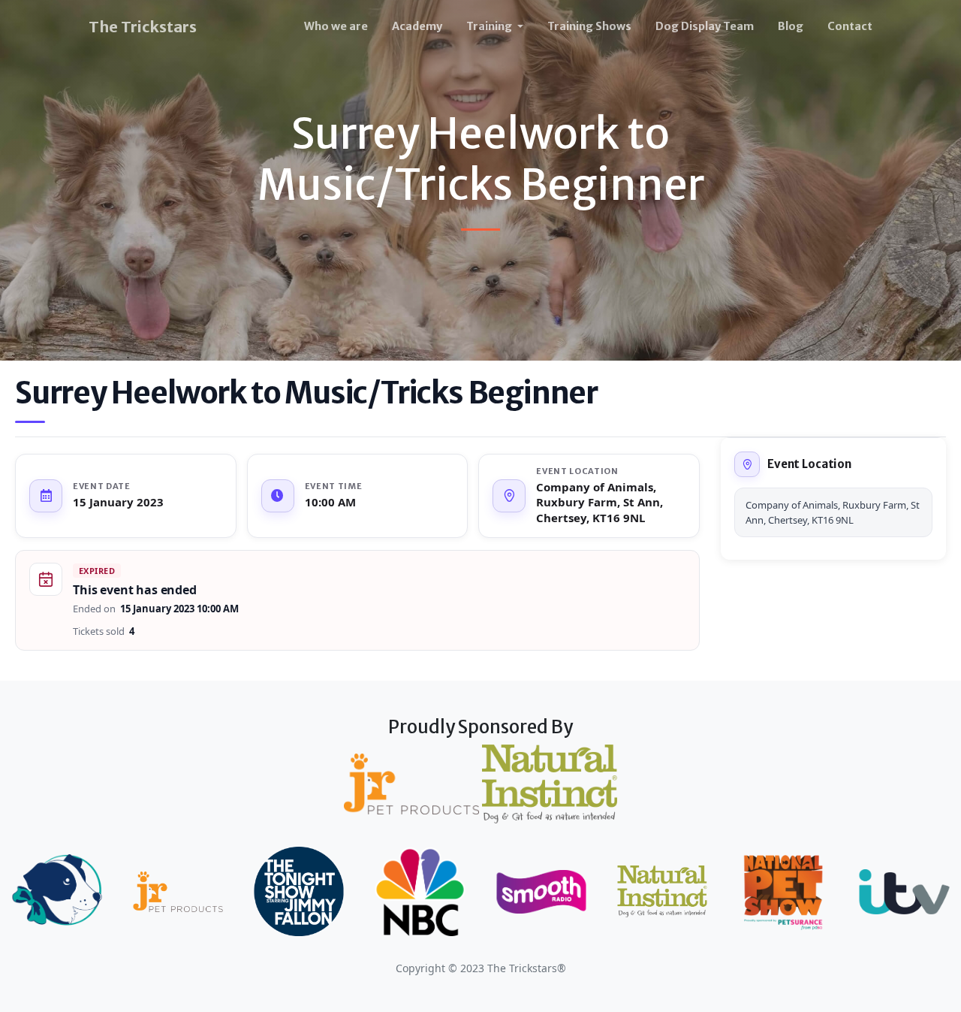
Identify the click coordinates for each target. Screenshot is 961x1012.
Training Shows (589, 26)
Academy (417, 26)
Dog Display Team (704, 26)
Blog (790, 26)
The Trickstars (143, 26)
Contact (849, 26)
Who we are (336, 26)
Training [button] (490, 26)
